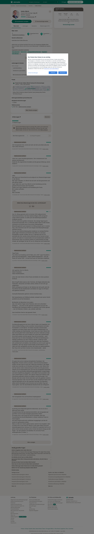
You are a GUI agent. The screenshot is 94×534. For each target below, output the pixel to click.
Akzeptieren (62, 72)
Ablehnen (53, 72)
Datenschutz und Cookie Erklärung (51, 68)
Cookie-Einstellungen (33, 72)
